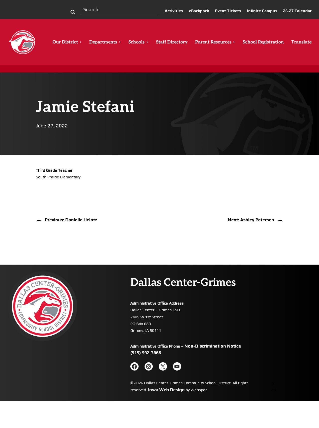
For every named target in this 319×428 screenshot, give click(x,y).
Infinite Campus (262, 10)
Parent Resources (213, 42)
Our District (65, 42)
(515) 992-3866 (145, 352)
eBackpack (199, 10)
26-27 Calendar (297, 10)
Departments (103, 42)
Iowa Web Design (166, 389)
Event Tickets (228, 10)
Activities (174, 10)
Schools (136, 42)
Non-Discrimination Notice (212, 346)
